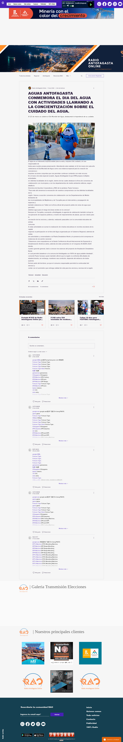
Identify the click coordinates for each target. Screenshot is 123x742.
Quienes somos (93, 711)
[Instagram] (115, 4)
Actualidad (38, 275)
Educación (45, 275)
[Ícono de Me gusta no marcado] (34, 401)
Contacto (90, 719)
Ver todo (101, 296)
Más (67, 76)
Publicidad (91, 723)
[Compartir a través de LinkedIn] (38, 281)
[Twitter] (110, 4)
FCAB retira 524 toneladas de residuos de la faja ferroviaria (60, 318)
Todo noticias (92, 715)
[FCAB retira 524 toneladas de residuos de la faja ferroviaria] (62, 307)
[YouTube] (120, 4)
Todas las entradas (24, 76)
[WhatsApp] (99, 4)
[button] (81, 75)
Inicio (89, 707)
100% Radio (92, 727)
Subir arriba (3, 734)
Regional (36, 76)
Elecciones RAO (58, 76)
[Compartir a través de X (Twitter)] (33, 281)
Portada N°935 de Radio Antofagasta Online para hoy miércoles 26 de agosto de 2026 (32, 318)
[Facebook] (104, 4)
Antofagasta (46, 76)
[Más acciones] (94, 88)
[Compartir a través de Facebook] (29, 281)
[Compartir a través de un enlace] (42, 281)
